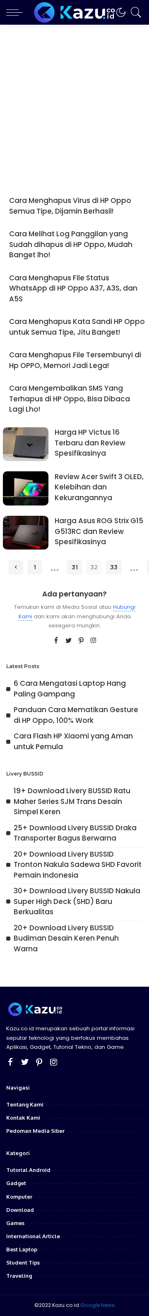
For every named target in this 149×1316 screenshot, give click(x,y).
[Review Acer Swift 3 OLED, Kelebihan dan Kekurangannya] (25, 488)
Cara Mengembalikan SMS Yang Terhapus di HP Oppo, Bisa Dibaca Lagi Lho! (69, 398)
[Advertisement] (74, 103)
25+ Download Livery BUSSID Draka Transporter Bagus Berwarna (75, 833)
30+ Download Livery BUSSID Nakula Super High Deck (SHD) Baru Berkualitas (77, 901)
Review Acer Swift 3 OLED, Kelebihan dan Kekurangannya (99, 487)
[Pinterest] (81, 641)
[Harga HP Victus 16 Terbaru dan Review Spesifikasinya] (25, 444)
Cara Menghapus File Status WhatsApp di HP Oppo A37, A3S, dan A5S (73, 288)
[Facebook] (56, 641)
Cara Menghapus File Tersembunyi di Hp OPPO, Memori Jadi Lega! (75, 360)
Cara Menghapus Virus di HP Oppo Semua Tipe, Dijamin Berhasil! (70, 206)
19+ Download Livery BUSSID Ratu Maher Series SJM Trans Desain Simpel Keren (72, 801)
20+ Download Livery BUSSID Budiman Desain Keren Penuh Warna (66, 938)
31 (75, 567)
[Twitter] (68, 641)
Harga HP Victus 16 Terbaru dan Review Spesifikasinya (90, 442)
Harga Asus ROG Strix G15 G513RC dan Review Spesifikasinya (99, 531)
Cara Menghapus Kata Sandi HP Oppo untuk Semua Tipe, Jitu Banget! (77, 327)
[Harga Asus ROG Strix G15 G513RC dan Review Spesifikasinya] (25, 533)
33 (114, 567)
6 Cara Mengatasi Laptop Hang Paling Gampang (70, 688)
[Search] (134, 12)
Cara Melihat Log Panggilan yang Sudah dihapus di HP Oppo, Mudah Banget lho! (70, 244)
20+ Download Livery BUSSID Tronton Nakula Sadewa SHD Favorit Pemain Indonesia (78, 864)
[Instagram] (93, 641)
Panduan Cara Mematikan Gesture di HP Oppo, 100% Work (76, 715)
